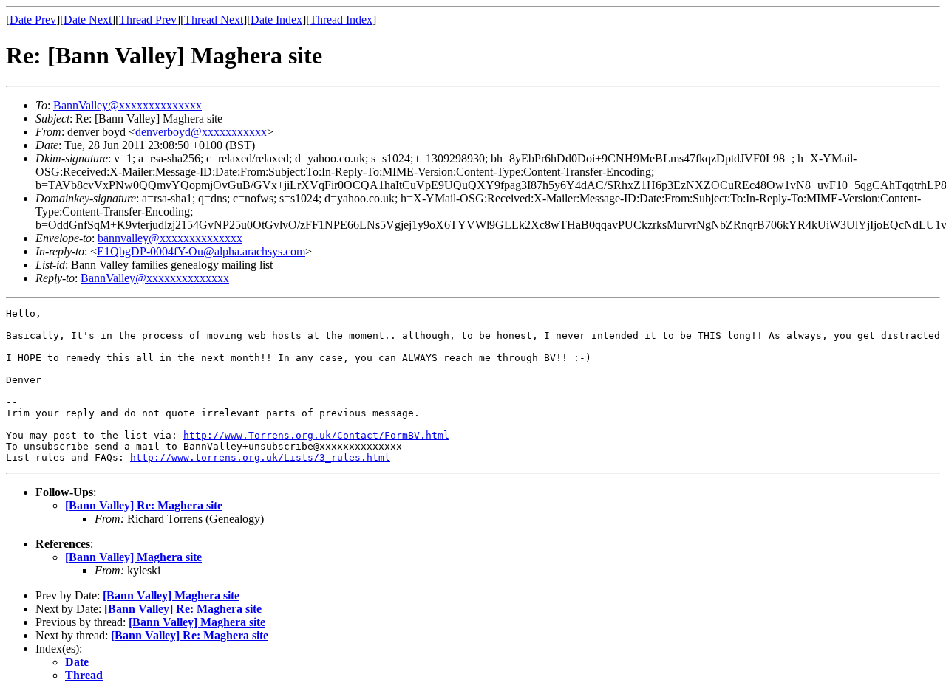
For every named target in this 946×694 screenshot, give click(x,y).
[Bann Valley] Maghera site (133, 557)
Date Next (88, 19)
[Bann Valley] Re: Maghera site (143, 505)
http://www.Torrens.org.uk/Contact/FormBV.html (316, 435)
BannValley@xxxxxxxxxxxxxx (127, 105)
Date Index (276, 19)
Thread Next (213, 19)
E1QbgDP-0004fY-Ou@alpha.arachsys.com (201, 251)
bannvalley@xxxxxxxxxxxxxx (170, 238)
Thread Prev (148, 19)
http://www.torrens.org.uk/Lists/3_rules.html (260, 457)
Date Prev (33, 19)
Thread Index (341, 19)
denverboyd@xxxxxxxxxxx (201, 132)
